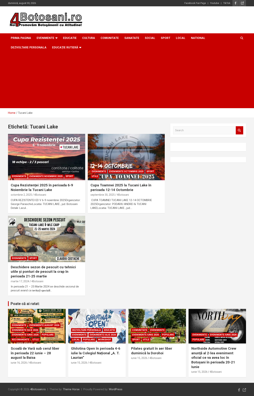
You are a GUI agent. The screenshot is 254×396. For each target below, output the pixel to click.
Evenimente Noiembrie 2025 (45, 176)
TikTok (226, 3)
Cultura (88, 38)
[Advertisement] (127, 80)
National (198, 38)
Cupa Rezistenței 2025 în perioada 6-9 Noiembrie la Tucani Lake (42, 187)
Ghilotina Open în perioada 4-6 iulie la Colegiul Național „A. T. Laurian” (95, 353)
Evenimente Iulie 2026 (25, 330)
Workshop (104, 339)
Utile (95, 176)
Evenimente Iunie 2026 (25, 334)
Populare (48, 334)
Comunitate (110, 38)
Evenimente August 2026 (44, 325)
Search (239, 130)
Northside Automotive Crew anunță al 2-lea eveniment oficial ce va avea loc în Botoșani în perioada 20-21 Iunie (213, 357)
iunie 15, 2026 (79, 362)
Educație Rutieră (65, 47)
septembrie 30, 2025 (103, 194)
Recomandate (20, 339)
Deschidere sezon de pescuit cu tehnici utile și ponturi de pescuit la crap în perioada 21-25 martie (43, 271)
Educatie (70, 38)
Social (150, 38)
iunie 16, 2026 (19, 362)
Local (180, 38)
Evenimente (45, 38)
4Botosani (40, 194)
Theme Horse (71, 389)
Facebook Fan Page (195, 3)
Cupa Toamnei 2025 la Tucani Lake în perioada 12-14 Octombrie (121, 187)
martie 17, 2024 (20, 281)
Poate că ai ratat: (25, 303)
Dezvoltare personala (28, 47)
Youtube (214, 3)
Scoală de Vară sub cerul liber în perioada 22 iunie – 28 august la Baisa (35, 353)
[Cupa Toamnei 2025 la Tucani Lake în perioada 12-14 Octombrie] (126, 157)
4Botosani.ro (38, 389)
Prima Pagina (21, 38)
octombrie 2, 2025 (21, 194)
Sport (165, 38)
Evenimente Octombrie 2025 (126, 171)
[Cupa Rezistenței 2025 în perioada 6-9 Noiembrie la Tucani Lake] (46, 157)
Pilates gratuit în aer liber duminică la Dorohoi (151, 350)
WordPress (115, 389)
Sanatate (131, 38)
